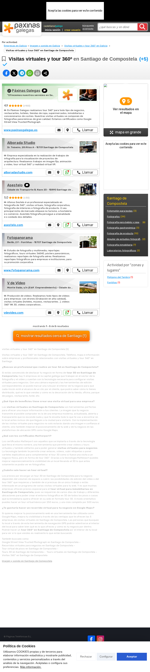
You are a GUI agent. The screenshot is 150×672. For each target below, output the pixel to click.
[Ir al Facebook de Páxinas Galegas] (91, 639)
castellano (49, 26)
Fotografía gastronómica (121, 227)
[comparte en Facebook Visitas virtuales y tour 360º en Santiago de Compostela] (6, 73)
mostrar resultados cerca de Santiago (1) (54, 336)
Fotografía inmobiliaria (119, 244)
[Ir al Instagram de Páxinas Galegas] (100, 639)
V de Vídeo (16, 283)
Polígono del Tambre (118, 277)
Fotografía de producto (120, 233)
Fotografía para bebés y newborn (124, 222)
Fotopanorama (20, 238)
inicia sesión (52, 29)
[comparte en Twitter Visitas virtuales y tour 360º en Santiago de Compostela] (14, 73)
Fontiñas (112, 282)
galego (59, 26)
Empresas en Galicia (15, 45)
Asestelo (15, 185)
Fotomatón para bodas (120, 210)
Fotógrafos (113, 216)
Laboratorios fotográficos (121, 250)
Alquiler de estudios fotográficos (124, 239)
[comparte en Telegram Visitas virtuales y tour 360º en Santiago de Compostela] (21, 73)
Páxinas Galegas (26, 90)
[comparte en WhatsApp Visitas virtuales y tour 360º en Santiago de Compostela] (29, 73)
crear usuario (72, 29)
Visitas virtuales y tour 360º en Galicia (85, 45)
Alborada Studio (21, 143)
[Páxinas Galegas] (21, 28)
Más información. (30, 666)
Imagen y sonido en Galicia (45, 45)
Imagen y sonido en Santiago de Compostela (27, 561)
